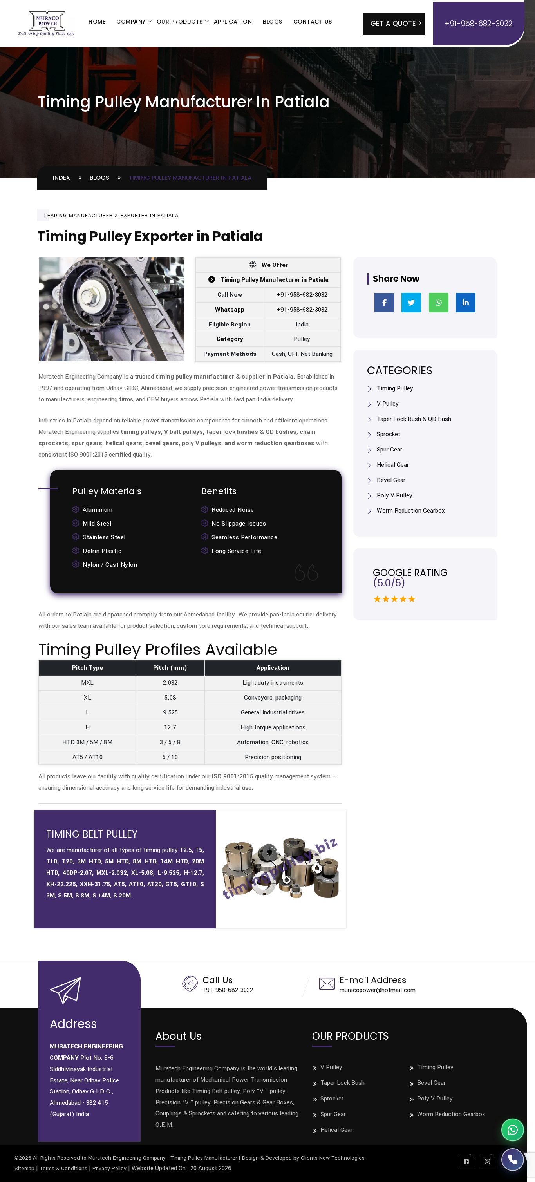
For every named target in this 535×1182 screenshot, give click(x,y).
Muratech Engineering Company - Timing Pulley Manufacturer (162, 1158)
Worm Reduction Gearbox (411, 510)
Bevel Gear (391, 480)
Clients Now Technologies (333, 1158)
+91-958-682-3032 (302, 294)
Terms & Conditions (63, 1168)
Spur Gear (389, 449)
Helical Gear (393, 464)
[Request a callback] (512, 1159)
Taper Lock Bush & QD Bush (414, 419)
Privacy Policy (109, 1168)
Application (233, 21)
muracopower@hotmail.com (378, 990)
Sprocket (388, 434)
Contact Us (312, 21)
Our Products (180, 21)
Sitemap (24, 1168)
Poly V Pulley (394, 495)
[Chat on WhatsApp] (512, 1130)
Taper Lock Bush (342, 1083)
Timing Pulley (395, 388)
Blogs (272, 21)
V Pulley (388, 403)
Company (131, 21)
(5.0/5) (389, 582)
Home (97, 21)
